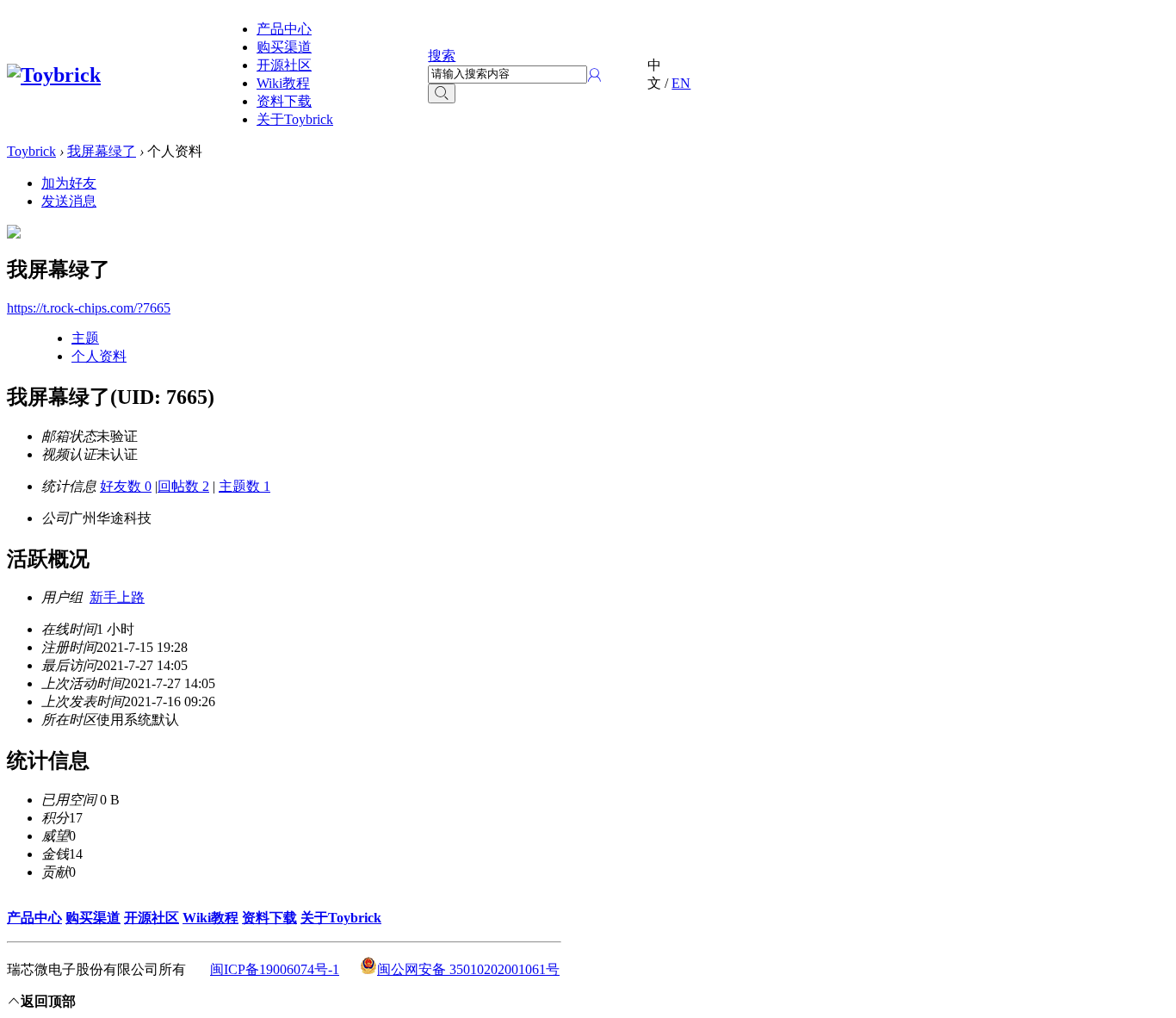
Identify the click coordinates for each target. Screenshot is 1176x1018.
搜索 (441, 55)
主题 (85, 338)
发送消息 (68, 201)
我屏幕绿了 (101, 151)
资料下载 (284, 101)
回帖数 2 (183, 486)
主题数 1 (244, 486)
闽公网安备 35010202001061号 (468, 969)
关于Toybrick (295, 119)
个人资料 (99, 356)
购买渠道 (284, 47)
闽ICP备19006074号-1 (274, 969)
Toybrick (31, 151)
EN (681, 83)
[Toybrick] (54, 75)
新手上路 (117, 597)
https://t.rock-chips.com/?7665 (88, 308)
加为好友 (68, 183)
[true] (441, 93)
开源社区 (284, 65)
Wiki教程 (283, 83)
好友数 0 (126, 486)
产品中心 (284, 29)
